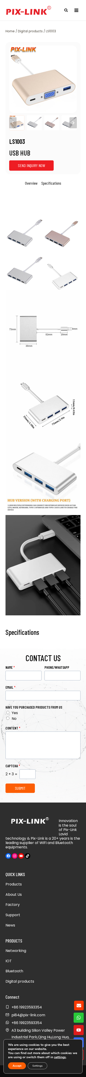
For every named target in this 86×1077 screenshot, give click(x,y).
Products (14, 884)
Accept (17, 1066)
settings (60, 1057)
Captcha (13, 766)
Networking (16, 950)
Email (11, 687)
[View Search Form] (66, 10)
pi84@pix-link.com (28, 1015)
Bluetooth (14, 971)
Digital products (20, 981)
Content (13, 728)
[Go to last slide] (13, 122)
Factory (13, 904)
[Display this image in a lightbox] (43, 79)
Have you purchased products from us (34, 707)
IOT (9, 961)
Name (10, 667)
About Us (14, 894)
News (10, 925)
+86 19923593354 (26, 1022)
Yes (15, 712)
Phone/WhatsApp (56, 667)
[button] (16, 122)
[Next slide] (73, 122)
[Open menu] (76, 10)
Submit (20, 788)
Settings (37, 1066)
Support (13, 915)
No (14, 718)
